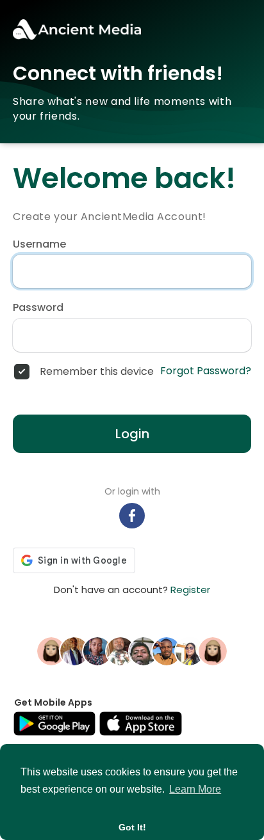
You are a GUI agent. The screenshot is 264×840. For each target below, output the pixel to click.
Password (38, 308)
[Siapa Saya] (143, 650)
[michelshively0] (51, 650)
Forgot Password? (205, 371)
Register (190, 589)
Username (39, 244)
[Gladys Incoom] (190, 650)
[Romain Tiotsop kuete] (120, 650)
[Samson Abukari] (74, 650)
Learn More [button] (195, 789)
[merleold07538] (213, 650)
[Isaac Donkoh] (167, 650)
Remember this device (97, 372)
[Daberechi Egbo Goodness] (97, 650)
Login (132, 434)
